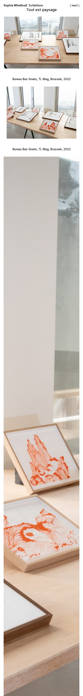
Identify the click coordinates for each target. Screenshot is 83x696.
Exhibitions (36, 5)
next (75, 5)
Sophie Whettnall (15, 5)
